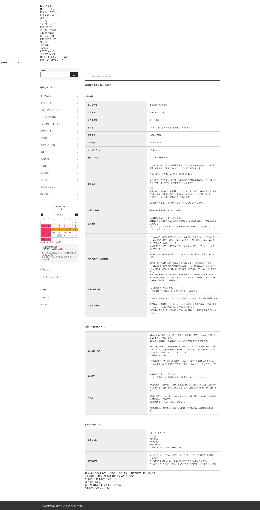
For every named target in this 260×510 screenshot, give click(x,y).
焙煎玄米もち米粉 (47, 145)
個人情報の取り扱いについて (52, 506)
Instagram (44, 297)
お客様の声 (46, 27)
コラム (43, 42)
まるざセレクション (48, 187)
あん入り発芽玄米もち (49, 117)
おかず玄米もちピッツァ (50, 124)
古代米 (43, 166)
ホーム (43, 21)
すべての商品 (45, 96)
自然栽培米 (45, 159)
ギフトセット (45, 180)
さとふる (44, 304)
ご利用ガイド (47, 24)
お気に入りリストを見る (50, 277)
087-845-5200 (47, 54)
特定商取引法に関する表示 (75, 506)
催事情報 (44, 45)
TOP (86, 76)
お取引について (48, 39)
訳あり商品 (45, 194)
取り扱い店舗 (47, 36)
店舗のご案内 (47, 33)
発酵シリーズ (45, 152)
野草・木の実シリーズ (49, 110)
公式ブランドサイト (50, 51)
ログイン (44, 18)
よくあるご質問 (48, 30)
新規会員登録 (47, 15)
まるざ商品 (45, 173)
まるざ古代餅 (45, 103)
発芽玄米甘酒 (45, 131)
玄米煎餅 (44, 138)
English (44, 48)
